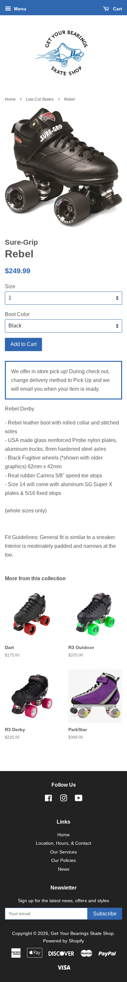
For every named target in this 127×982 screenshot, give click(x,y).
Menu (19, 8)
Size (10, 286)
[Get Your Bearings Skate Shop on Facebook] (48, 799)
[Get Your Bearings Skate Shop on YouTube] (78, 799)
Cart (117, 8)
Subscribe (105, 913)
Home (10, 99)
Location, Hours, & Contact (63, 843)
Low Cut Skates (40, 99)
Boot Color (17, 314)
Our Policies (63, 860)
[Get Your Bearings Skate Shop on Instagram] (63, 799)
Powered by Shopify (63, 941)
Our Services (63, 852)
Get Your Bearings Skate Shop (82, 933)
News (63, 869)
